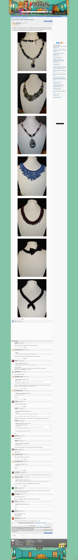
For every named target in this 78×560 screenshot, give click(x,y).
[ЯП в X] (62, 42)
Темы (46, 11)
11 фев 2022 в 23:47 (23, 493)
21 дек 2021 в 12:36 (22, 440)
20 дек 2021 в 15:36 (26, 376)
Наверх (75, 558)
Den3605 (55, 87)
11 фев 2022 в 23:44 (21, 487)
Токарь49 (55, 76)
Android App (40, 540)
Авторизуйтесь (47, 527)
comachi (55, 55)
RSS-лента (17, 543)
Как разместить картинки (30, 541)
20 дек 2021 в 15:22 (26, 349)
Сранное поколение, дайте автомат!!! (59, 74)
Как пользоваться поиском (30, 540)
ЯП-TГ (40, 16)
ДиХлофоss (55, 58)
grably (16, 360)
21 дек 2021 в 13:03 (26, 454)
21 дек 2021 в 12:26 (22, 420)
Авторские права (18, 541)
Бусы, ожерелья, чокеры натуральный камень (23, 19)
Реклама (38, 14)
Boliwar (55, 95)
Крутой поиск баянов (24, 13)
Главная (13, 17)
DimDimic (16, 401)
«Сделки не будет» (56, 57)
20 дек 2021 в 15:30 (23, 371)
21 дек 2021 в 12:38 (20, 449)
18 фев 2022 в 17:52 (22, 510)
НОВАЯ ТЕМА (50, 21)
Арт (32, 16)
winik (16, 449)
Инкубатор (29, 16)
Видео (59, 55)
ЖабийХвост (56, 89)
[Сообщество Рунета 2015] (62, 545)
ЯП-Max (43, 522)
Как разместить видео (30, 542)
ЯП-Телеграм (38, 522)
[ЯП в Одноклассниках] (61, 42)
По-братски (55, 94)
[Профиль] (13, 321)
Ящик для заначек (56, 88)
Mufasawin (55, 48)
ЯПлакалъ (25, 347)
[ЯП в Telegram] (57, 42)
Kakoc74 (55, 93)
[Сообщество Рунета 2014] (65, 545)
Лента (17, 16)
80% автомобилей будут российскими (59, 70)
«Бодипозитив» (55, 64)
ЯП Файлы (35, 16)
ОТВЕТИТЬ (45, 21)
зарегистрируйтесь (21, 528)
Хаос (25, 16)
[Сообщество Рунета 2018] (59, 545)
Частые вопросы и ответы (19, 542)
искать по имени (32, 525)
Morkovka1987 (17, 349)
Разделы (14, 16)
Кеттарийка (17, 493)
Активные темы (27, 14)
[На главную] (11, 16)
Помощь (31, 14)
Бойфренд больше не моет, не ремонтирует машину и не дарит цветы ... (59, 60)
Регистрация (58, 13)
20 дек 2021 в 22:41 (22, 401)
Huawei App (40, 541)
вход (64, 13)
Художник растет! (56, 82)
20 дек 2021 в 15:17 (22, 342)
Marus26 (16, 510)
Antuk (55, 83)
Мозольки (16, 435)
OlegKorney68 (17, 371)
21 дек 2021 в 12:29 (22, 435)
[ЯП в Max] (63, 42)
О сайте (22, 14)
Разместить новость (29, 544)
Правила (34, 14)
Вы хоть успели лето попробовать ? (59, 91)
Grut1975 (16, 342)
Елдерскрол (56, 72)
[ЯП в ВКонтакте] (58, 42)
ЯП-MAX (44, 16)
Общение (21, 16)
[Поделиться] (50, 19)
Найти (50, 11)
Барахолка (25, 17)
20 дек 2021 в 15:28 (21, 360)
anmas (55, 65)
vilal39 (16, 487)
